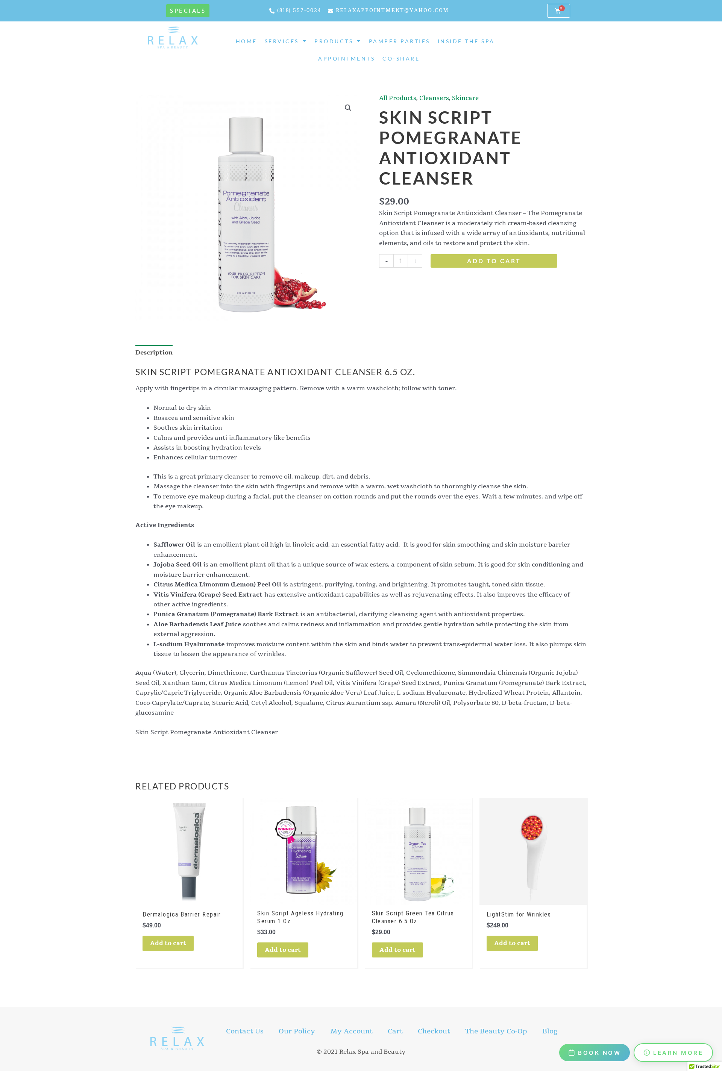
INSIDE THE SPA (466, 41)
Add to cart (494, 260)
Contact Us (245, 1031)
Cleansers (434, 98)
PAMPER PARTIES (399, 41)
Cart (395, 1031)
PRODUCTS (333, 41)
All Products (397, 98)
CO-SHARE (401, 59)
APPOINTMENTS (346, 59)
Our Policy (297, 1031)
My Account (351, 1031)
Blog (549, 1031)
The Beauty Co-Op (496, 1031)
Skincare (465, 98)
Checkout (434, 1031)
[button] (348, 108)
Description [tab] (154, 352)
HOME (246, 41)
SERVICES (282, 41)
